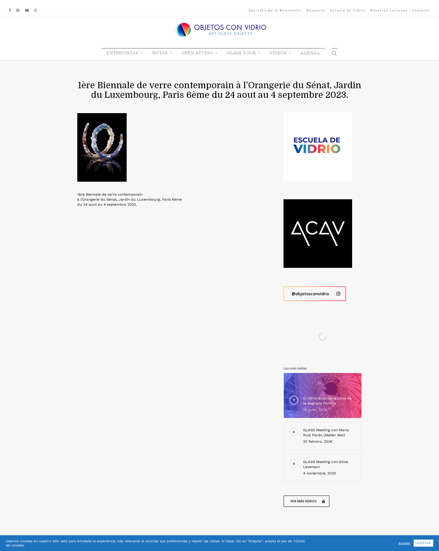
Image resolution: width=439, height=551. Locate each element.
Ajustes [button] (404, 543)
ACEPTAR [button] (423, 543)
